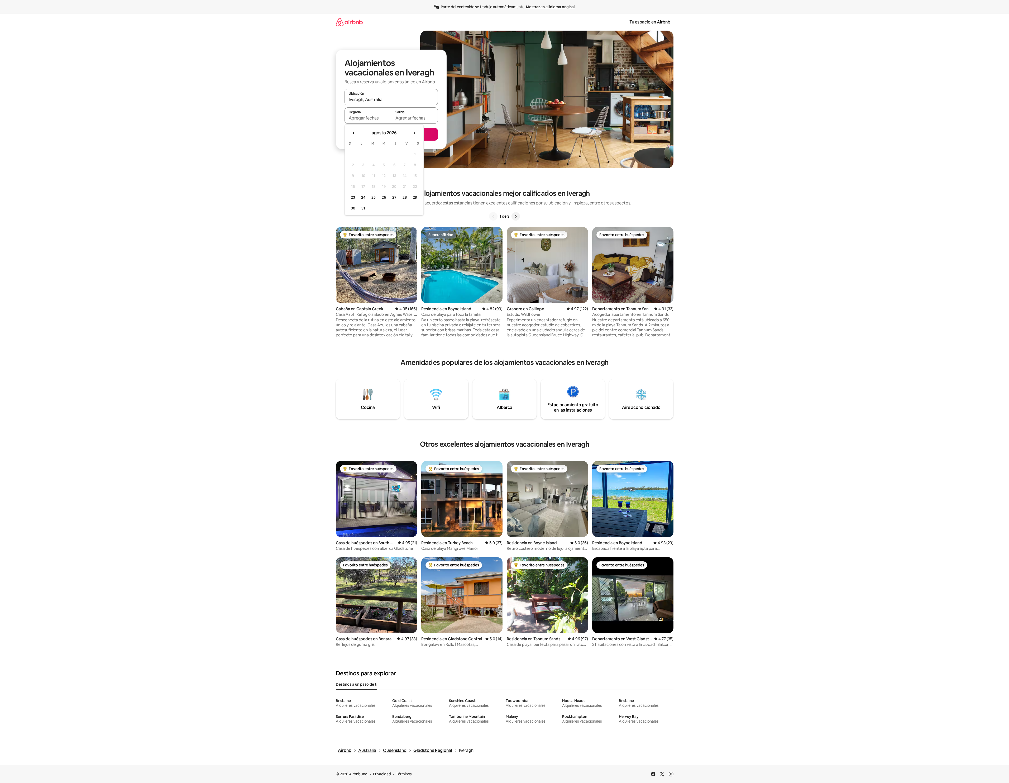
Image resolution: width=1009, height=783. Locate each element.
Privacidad (382, 774)
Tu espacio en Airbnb (649, 22)
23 (353, 197)
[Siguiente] (515, 216)
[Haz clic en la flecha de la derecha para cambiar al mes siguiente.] (414, 133)
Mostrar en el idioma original (550, 6)
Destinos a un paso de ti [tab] (356, 684)
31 (363, 208)
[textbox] (368, 118)
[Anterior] (493, 216)
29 (415, 197)
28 (405, 197)
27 (394, 197)
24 (363, 197)
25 (373, 197)
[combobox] (391, 99)
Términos (404, 774)
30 (353, 208)
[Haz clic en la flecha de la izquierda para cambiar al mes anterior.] (353, 133)
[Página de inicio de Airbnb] (349, 22)
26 (384, 197)
